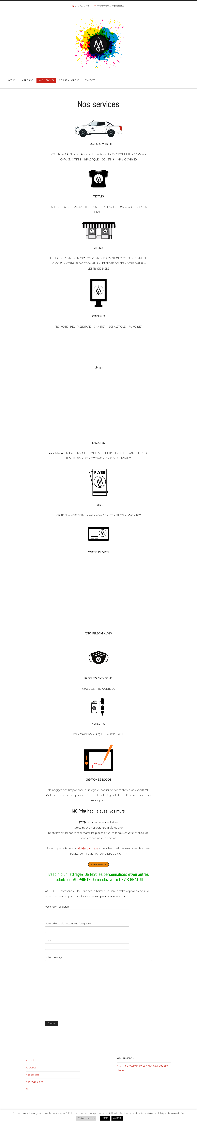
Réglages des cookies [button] (86, 1118)
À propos (27, 81)
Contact (90, 81)
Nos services (46, 81)
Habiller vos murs (88, 848)
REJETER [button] (105, 1118)
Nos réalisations (69, 81)
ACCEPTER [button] (117, 1118)
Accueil (12, 81)
